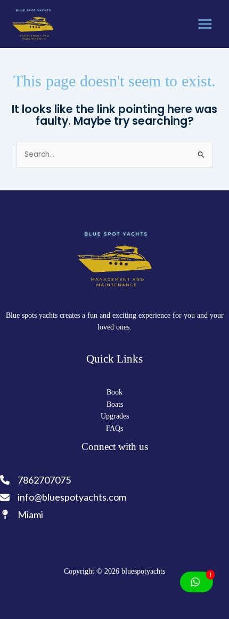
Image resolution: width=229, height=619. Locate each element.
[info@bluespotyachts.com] (63, 497)
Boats (115, 404)
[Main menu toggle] (205, 24)
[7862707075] (36, 480)
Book (114, 392)
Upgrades (115, 416)
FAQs (114, 428)
